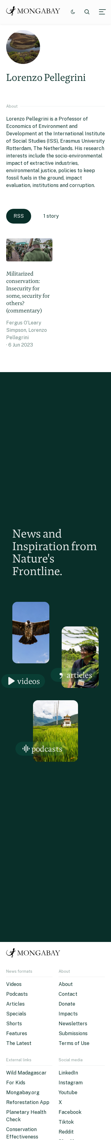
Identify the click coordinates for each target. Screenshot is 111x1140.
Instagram (71, 1083)
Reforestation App (27, 1102)
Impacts (68, 1014)
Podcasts (47, 748)
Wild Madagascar (26, 1073)
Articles (79, 675)
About (66, 984)
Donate (67, 1004)
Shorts (14, 1024)
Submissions (73, 1033)
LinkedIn (68, 1073)
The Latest (18, 1043)
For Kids (15, 1083)
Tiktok (66, 1122)
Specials (16, 1014)
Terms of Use (74, 1043)
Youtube (68, 1092)
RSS (19, 216)
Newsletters (73, 1024)
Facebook (70, 1112)
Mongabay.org (22, 1092)
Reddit (66, 1132)
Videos (28, 681)
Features (16, 1033)
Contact (68, 994)
